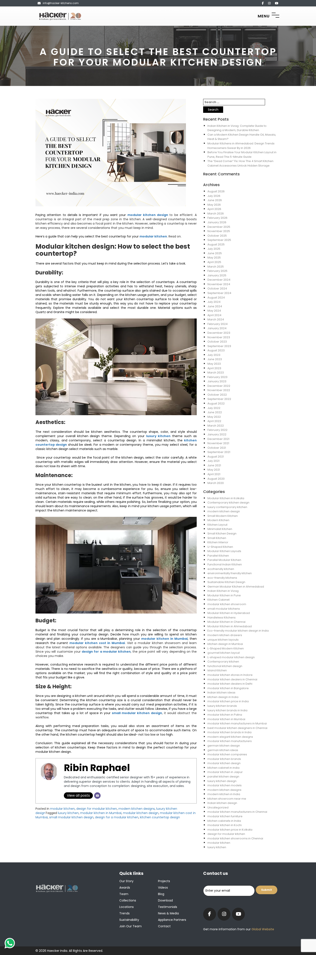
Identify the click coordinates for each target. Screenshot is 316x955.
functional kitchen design (224, 666)
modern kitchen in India (223, 794)
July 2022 (213, 408)
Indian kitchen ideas (221, 692)
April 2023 (214, 368)
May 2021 (213, 470)
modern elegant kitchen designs (230, 737)
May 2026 (214, 205)
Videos (163, 887)
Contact (164, 926)
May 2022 (214, 417)
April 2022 (214, 421)
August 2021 (215, 457)
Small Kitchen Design (221, 533)
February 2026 (217, 218)
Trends (124, 913)
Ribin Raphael (97, 767)
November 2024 (218, 284)
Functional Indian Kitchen (224, 564)
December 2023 (218, 333)
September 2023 (219, 346)
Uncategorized (218, 807)
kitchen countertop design (160, 817)
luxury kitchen (158, 436)
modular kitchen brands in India (229, 732)
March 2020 (215, 483)
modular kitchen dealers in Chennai (232, 679)
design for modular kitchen (96, 809)
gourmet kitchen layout (223, 653)
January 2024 (217, 328)
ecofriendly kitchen (220, 569)
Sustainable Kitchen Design (226, 582)
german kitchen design (223, 746)
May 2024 (214, 311)
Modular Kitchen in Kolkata (225, 498)
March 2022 (215, 426)
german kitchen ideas (222, 750)
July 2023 (213, 355)
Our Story (126, 881)
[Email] (97, 795)
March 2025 (215, 267)
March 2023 (215, 372)
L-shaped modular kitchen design (231, 657)
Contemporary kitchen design (228, 502)
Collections (127, 900)
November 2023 (218, 337)
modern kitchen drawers (224, 635)
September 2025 (219, 240)
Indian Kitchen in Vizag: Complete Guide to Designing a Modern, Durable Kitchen (237, 128)
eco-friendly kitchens (222, 578)
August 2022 (216, 403)
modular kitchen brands (224, 759)
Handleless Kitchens (221, 617)
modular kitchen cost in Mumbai (97, 643)
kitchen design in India (222, 697)
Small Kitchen (216, 538)
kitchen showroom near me (226, 799)
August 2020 (216, 479)
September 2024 (219, 293)
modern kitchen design (223, 511)
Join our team (130, 926)
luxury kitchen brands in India (227, 710)
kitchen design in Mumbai (225, 644)
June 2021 (214, 465)
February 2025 (217, 271)
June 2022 (214, 412)
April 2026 (214, 209)
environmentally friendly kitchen (229, 573)
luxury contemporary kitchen (227, 507)
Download (165, 900)
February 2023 (217, 377)
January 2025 (216, 275)
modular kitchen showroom (226, 604)
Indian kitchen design (222, 803)
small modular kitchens (223, 609)
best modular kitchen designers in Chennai (237, 728)
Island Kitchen (217, 670)
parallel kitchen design (223, 776)
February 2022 (217, 430)
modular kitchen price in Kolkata (229, 830)
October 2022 (217, 395)
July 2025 (213, 249)
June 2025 (214, 253)
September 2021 (218, 452)
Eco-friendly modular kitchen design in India (238, 631)
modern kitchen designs (136, 809)
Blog (161, 894)
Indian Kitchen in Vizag (223, 591)
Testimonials (167, 907)
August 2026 (216, 191)
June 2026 (214, 200)
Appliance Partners (172, 920)
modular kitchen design (148, 215)
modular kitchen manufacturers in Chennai (237, 812)
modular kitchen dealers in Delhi (229, 684)
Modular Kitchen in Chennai (226, 622)
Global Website (262, 929)
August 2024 (216, 297)
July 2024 (214, 302)
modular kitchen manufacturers (229, 741)
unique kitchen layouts (223, 640)
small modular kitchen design (137, 713)
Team (123, 894)
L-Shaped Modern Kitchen (225, 648)
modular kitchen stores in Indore (230, 675)
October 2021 (216, 448)
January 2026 (216, 222)
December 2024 (218, 280)
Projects (164, 881)
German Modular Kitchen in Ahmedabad (235, 587)
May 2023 (214, 364)
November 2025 (218, 231)
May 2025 (214, 258)
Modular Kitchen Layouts (224, 551)
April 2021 (213, 474)
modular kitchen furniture (224, 816)
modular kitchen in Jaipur (225, 772)
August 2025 (216, 244)
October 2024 (217, 288)
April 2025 (214, 262)
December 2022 (218, 386)
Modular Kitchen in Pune (224, 595)
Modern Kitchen (218, 520)
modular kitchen (153, 236)
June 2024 (214, 306)
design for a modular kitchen (106, 651)
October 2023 (217, 342)
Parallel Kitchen (218, 556)
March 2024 (215, 319)
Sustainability (129, 920)
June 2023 (214, 359)
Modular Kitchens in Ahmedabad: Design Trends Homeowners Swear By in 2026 (241, 145)
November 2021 (218, 443)
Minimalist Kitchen (219, 529)
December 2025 (218, 227)
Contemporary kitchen (223, 662)
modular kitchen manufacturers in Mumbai (237, 723)
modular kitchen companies (227, 754)
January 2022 (216, 434)
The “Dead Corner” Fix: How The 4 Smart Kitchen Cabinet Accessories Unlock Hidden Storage (240, 163)
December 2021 (218, 439)
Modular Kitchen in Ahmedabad (229, 626)
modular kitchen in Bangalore (228, 688)
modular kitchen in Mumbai (164, 639)
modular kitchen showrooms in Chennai (235, 838)
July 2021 (213, 461)
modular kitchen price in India (228, 701)
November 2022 (218, 390)
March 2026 (215, 213)
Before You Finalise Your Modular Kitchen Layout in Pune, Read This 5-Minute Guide (241, 154)
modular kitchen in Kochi (224, 825)
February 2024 (217, 324)
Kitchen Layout (217, 525)
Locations (126, 907)
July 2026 (213, 196)
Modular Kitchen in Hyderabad (228, 613)
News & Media (168, 913)
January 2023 (216, 381)
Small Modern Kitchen (222, 516)
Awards (124, 887)
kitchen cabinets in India (224, 821)
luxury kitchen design (221, 781)
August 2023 (216, 350)
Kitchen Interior (217, 542)
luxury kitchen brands (222, 706)
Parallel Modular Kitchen (224, 560)
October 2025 (217, 236)
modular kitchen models (224, 785)
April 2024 (214, 315)
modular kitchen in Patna (224, 715)
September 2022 (219, 399)
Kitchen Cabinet (218, 600)
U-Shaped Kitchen (220, 547)
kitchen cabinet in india (223, 768)
